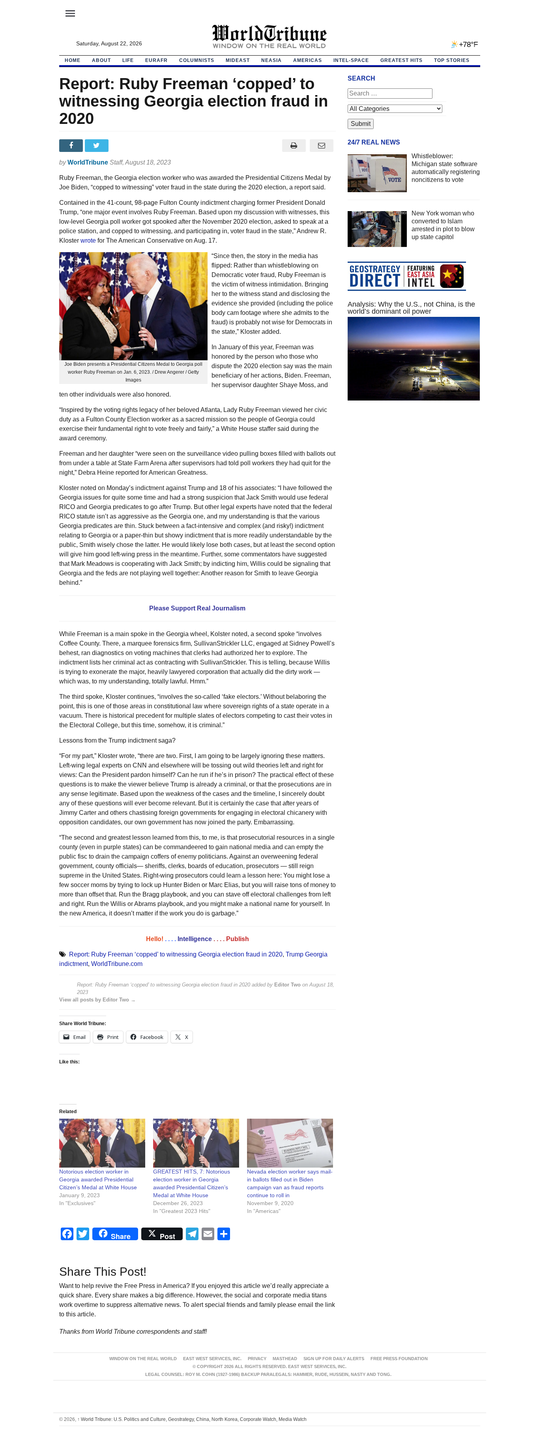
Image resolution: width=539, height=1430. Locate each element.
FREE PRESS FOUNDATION (399, 1358)
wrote (88, 240)
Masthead (285, 1358)
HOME (72, 60)
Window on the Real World (143, 1358)
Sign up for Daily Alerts (333, 1358)
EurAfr (156, 60)
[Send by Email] (322, 145)
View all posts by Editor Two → (97, 1000)
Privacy (257, 1358)
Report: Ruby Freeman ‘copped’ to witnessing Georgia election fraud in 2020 (176, 954)
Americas (307, 60)
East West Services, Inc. (212, 1358)
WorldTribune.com (116, 963)
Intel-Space (351, 60)
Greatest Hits (401, 60)
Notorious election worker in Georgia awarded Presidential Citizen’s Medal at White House (98, 1179)
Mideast (238, 60)
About (101, 60)
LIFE (128, 60)
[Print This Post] (294, 145)
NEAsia (271, 60)
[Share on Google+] (123, 145)
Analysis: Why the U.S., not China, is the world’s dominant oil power (411, 307)
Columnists (196, 60)
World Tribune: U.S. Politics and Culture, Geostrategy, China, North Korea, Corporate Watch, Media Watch (192, 1419)
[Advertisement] (414, 481)
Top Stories (452, 60)
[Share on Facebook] (72, 145)
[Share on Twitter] (97, 145)
